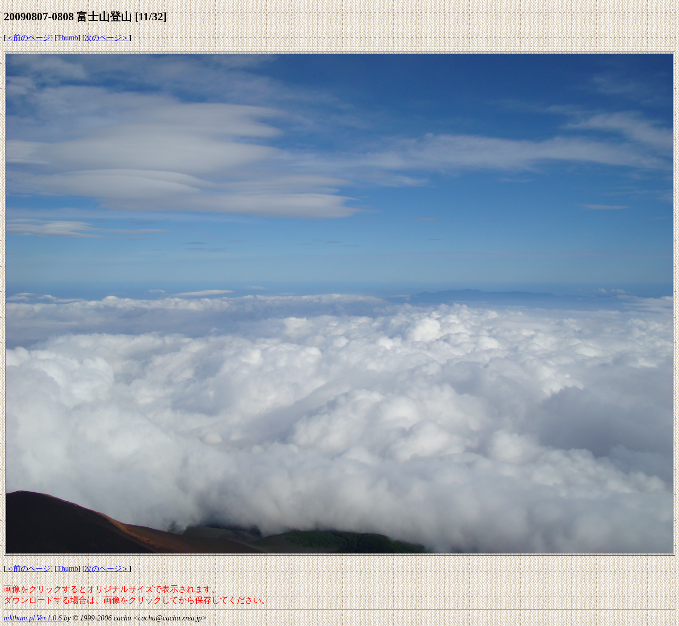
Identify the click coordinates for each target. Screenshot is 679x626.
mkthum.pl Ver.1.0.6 (34, 618)
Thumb (67, 38)
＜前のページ (28, 38)
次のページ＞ (107, 38)
